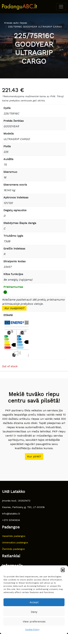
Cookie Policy (32, 629)
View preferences (34, 621)
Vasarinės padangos (13, 536)
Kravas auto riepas (15, 22)
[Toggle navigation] (61, 6)
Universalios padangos (15, 542)
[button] (63, 570)
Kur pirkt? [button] (34, 456)
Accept (34, 602)
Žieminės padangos (13, 549)
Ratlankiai (11, 556)
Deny (34, 612)
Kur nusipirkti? (14, 308)
